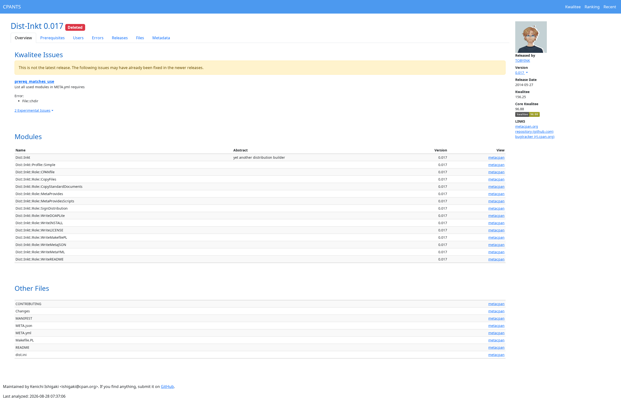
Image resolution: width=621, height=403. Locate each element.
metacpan (496, 157)
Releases (120, 37)
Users (78, 37)
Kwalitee (573, 6)
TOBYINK (522, 60)
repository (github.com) (534, 131)
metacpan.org (526, 126)
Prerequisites (52, 37)
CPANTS (12, 6)
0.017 (520, 72)
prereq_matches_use (34, 81)
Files (140, 37)
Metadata (161, 37)
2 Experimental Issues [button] (32, 110)
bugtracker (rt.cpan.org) (534, 136)
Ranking (592, 6)
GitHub (167, 386)
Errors (98, 37)
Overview (23, 37)
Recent (610, 6)
